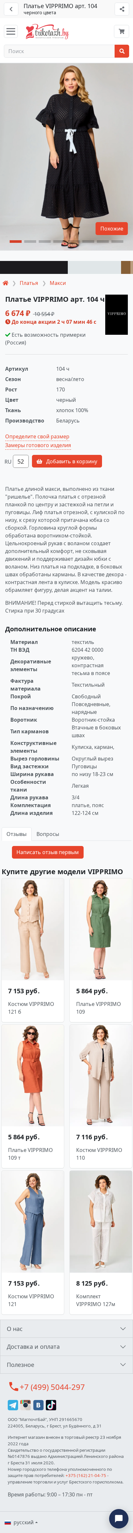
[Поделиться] (122, 9)
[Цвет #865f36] (125, 267)
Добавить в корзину (71, 461)
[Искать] (122, 51)
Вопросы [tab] (47, 834)
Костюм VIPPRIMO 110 (99, 1153)
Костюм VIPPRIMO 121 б (31, 1007)
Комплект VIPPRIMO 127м (95, 1300)
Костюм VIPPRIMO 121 (31, 1300)
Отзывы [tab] (16, 834)
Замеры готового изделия (38, 445)
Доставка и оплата (33, 1346)
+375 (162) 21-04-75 (86, 1475)
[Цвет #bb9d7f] (131, 267)
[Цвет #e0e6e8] (94, 267)
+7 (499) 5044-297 (52, 1386)
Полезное (20, 1365)
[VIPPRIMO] (116, 315)
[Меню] (11, 31)
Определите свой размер (37, 436)
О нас (15, 1329)
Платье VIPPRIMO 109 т (30, 1153)
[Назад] (11, 9)
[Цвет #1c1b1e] (34, 267)
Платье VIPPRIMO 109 (98, 1007)
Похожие (111, 228)
